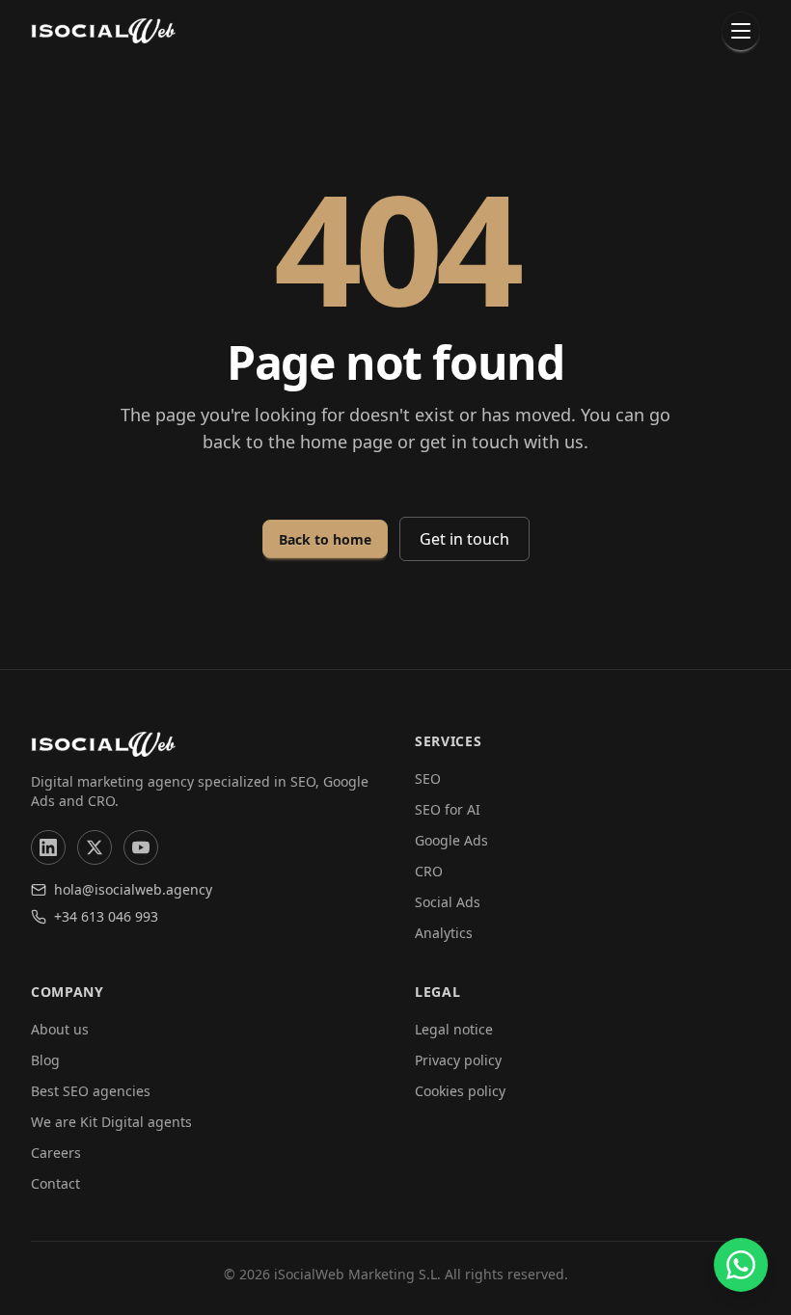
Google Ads (451, 840)
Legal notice (454, 1029)
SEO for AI (447, 809)
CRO (429, 871)
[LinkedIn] (48, 847)
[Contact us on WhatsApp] (741, 1265)
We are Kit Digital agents (111, 1122)
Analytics (444, 933)
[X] (94, 847)
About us (60, 1029)
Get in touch (464, 539)
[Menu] (741, 31)
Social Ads (447, 902)
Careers (56, 1152)
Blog (45, 1060)
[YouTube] (140, 847)
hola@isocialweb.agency (133, 889)
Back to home (325, 539)
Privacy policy (458, 1060)
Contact (55, 1183)
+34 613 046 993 (106, 916)
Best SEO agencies (90, 1091)
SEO (428, 778)
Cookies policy (460, 1091)
